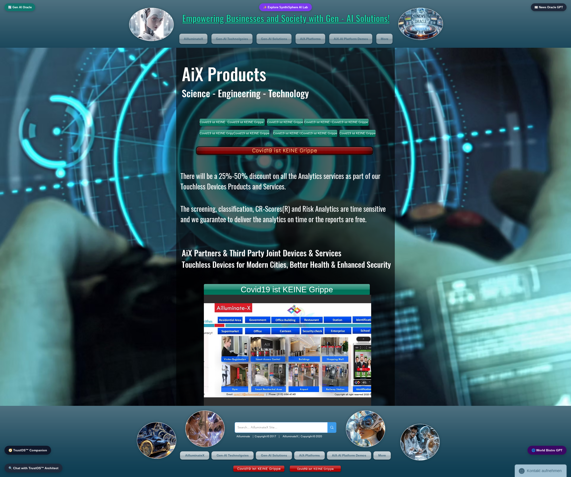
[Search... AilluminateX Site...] (331, 427)
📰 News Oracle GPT (548, 7)
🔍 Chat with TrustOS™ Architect (33, 468)
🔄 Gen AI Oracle (20, 7)
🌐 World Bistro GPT (547, 450)
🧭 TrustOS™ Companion (27, 450)
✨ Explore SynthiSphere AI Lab (285, 7)
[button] (194, 39)
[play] (360, 402)
